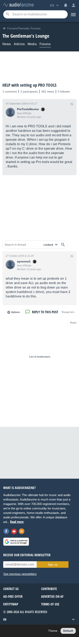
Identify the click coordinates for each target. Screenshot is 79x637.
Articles (19, 44)
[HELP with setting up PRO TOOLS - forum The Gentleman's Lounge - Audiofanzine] (18, 5)
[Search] (7, 14)
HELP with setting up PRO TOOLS (29, 85)
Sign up (53, 564)
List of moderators (39, 356)
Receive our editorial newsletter (26, 555)
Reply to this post (45, 312)
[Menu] (73, 14)
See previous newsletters (20, 574)
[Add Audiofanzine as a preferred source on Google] (16, 542)
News (6, 44)
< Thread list (68, 312)
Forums (45, 44)
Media (32, 44)
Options (15, 312)
